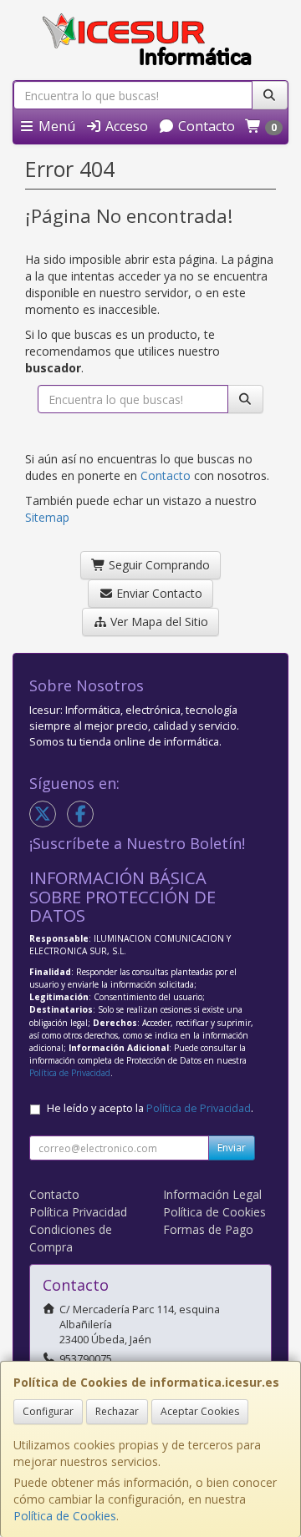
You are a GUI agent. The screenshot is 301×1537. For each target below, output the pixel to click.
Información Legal (212, 1194)
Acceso (125, 126)
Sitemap (47, 517)
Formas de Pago (208, 1229)
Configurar (48, 1411)
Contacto (205, 126)
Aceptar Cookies (200, 1411)
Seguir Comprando (157, 565)
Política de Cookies (64, 1516)
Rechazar (117, 1411)
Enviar (231, 1147)
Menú (55, 126)
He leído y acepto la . (150, 1108)
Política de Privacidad (69, 1073)
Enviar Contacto (157, 593)
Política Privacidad (78, 1212)
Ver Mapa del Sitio (157, 621)
